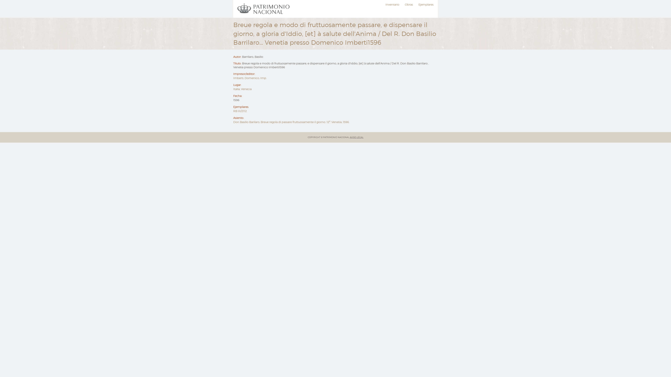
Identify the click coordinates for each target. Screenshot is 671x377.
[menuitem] (264, 8)
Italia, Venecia (242, 89)
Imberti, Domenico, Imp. (250, 78)
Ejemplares (426, 4)
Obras (409, 4)
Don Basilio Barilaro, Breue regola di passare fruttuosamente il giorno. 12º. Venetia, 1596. (291, 122)
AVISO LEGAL (356, 137)
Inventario (392, 4)
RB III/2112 (240, 111)
